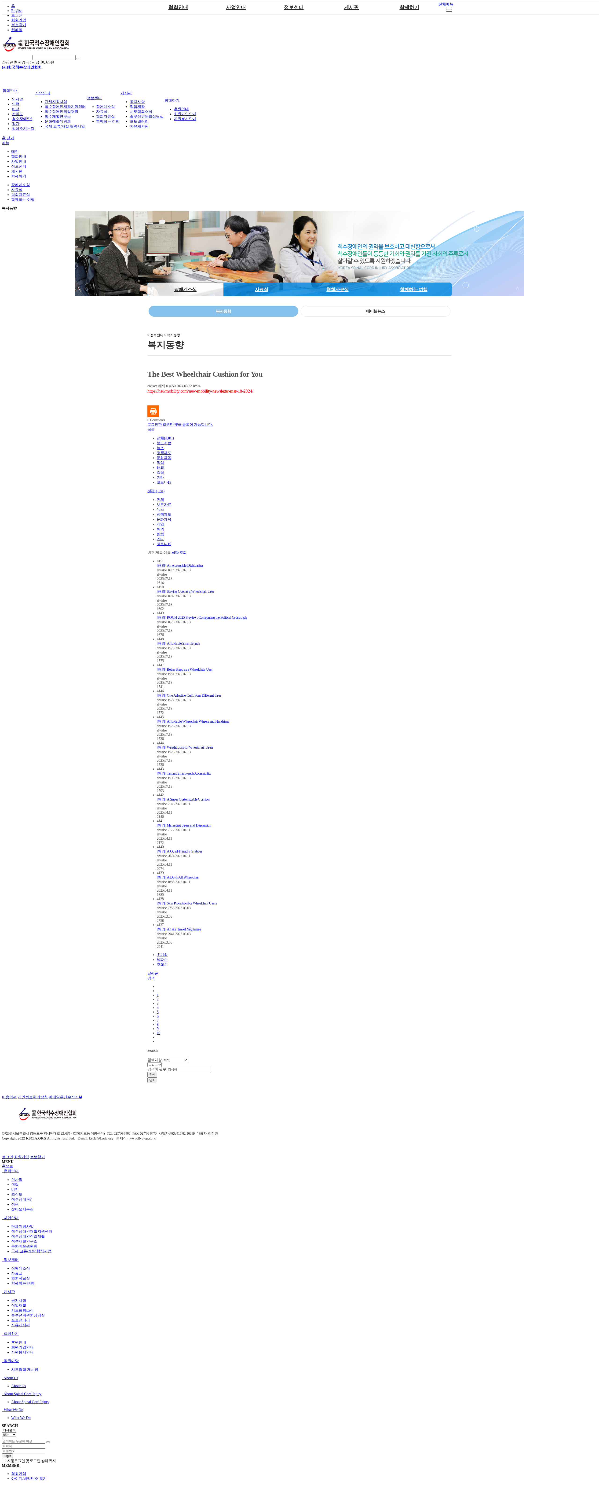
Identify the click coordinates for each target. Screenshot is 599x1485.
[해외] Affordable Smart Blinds (178, 643)
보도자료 (164, 443)
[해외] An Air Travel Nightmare (179, 929)
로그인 (16, 15)
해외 (160, 468)
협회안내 (178, 7)
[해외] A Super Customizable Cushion (183, 799)
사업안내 (236, 7)
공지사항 (137, 102)
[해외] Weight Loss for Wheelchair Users (185, 747)
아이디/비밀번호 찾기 (29, 1479)
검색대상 (154, 1060)
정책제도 (164, 453)
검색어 (156, 1069)
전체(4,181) (165, 438)
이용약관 (9, 1097)
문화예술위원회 (58, 121)
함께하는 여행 (108, 121)
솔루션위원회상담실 (147, 116)
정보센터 (294, 7)
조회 (183, 553)
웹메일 (16, 30)
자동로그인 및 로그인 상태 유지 (31, 1461)
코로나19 (164, 482)
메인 (15, 152)
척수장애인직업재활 (61, 112)
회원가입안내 (185, 114)
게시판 (351, 7)
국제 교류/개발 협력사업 (65, 126)
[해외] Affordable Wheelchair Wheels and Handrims (193, 721)
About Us (10, 1378)
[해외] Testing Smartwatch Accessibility (184, 773)
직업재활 (137, 107)
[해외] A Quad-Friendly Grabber (179, 851)
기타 (160, 477)
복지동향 (9, 208)
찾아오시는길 (23, 129)
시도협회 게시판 (24, 1369)
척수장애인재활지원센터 (65, 107)
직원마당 (11, 1361)
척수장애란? (22, 119)
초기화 (162, 955)
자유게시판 (139, 126)
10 (158, 1033)
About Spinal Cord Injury (22, 1394)
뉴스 (160, 448)
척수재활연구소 (58, 116)
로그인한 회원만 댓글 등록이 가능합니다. (180, 424)
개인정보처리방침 (33, 1097)
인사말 (17, 99)
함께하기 (409, 7)
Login (7, 1456)
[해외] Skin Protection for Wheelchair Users (187, 903)
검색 (152, 1074)
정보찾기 (18, 25)
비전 (15, 109)
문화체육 (164, 458)
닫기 (10, 138)
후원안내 (181, 109)
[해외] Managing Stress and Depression (184, 825)
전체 (160, 500)
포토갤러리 (139, 121)
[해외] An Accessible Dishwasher (180, 565)
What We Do (13, 1410)
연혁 (15, 104)
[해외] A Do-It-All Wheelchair (178, 877)
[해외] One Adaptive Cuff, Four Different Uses (189, 695)
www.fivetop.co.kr (143, 1138)
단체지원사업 (56, 102)
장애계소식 (105, 107)
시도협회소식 (141, 112)
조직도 (17, 114)
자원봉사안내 (185, 119)
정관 (15, 124)
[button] (151, 429)
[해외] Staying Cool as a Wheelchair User (185, 591)
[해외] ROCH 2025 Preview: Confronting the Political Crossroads (202, 617)
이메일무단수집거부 (65, 1097)
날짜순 (162, 960)
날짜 (175, 553)
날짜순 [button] (152, 973)
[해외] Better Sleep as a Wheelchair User (184, 669)
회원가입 (18, 20)
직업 (160, 463)
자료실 (101, 112)
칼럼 (160, 472)
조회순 (162, 965)
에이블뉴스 (375, 311)
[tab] (299, 1171)
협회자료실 (105, 116)
